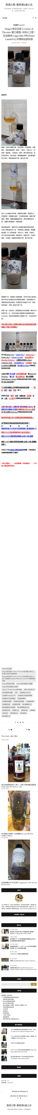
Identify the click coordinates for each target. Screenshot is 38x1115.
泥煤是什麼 (24, 710)
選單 (5, 18)
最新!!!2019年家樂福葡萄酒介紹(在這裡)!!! (16, 432)
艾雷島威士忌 (14, 713)
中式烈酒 (5, 1009)
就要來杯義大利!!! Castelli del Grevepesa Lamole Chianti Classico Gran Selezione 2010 (23, 968)
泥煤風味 (32, 710)
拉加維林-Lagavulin (19, 25)
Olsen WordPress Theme (14, 1109)
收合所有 (9, 995)
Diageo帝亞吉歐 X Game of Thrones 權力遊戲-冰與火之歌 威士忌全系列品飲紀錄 (18, 672)
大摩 (6, 398)
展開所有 (3, 995)
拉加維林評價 (16, 704)
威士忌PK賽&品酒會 (8, 1003)
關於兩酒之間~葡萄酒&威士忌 (11, 1019)
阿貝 (7, 395)
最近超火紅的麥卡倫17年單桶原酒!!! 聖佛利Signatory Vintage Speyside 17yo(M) (22, 932)
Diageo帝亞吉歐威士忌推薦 (24, 683)
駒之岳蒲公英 (20, 376)
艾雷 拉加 (5, 713)
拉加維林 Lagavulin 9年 (8, 695)
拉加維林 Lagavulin (25, 692)
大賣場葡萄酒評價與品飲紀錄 (11, 997)
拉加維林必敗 (30, 701)
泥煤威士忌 (15, 710)
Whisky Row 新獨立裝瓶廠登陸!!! (19, 954)
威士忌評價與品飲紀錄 (9, 1001)
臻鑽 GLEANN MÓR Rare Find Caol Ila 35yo (22, 961)
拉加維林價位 (21, 698)
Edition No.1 (10, 355)
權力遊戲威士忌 (26, 704)
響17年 (12, 376)
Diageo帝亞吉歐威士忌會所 (10, 686)
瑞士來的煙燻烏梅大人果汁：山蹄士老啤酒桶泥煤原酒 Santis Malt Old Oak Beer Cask (18, 786)
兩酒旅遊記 (6, 1013)
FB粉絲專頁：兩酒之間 (19, 914)
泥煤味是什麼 (6, 710)
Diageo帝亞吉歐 (7, 668)
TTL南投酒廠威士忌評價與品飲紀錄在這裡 (15, 387)
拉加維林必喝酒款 (19, 701)
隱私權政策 (6, 1017)
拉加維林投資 (6, 704)
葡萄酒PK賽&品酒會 (8, 999)
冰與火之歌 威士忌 (29, 689)
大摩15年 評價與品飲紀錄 (18, 1043)
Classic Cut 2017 (17, 357)
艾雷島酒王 (23, 713)
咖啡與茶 (5, 1011)
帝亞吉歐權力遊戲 (7, 692)
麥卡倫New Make (23, 365)
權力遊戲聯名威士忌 (23, 707)
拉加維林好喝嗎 (6, 701)
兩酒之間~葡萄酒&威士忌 (19, 4)
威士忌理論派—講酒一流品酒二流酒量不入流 (15, 1005)
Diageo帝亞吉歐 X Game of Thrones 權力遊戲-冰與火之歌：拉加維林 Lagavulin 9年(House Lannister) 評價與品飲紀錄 (18, 679)
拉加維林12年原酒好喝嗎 (25, 695)
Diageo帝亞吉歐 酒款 (8, 683)
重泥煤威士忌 (6, 716)
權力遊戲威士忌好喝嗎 (8, 707)
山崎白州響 (5, 374)
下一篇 (28, 729)
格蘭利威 (22, 395)
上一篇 (10, 729)
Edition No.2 (20, 355)
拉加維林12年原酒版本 (8, 698)
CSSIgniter (27, 1109)
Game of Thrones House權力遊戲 (12, 689)
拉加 (16, 692)
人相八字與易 (6, 1015)
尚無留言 (23, 42)
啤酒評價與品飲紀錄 (8, 1007)
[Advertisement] (19, 489)
